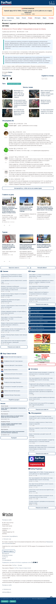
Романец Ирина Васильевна (11, 378)
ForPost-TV (5, 557)
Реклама (51, 18)
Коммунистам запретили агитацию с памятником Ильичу (10, 300)
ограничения (28, 203)
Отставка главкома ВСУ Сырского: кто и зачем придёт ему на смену (47, 111)
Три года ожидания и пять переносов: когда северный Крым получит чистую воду (45, 208)
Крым (17, 18)
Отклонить (4, 601)
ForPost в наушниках (36, 331)
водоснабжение (44, 203)
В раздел (14, 437)
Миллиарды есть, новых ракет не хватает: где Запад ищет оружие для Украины (19, 94)
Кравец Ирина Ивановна (10, 369)
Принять (13, 601)
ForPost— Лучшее (17, 565)
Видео (44, 18)
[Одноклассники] (7, 78)
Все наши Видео (35, 312)
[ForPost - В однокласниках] (37, 562)
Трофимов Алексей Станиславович (13, 361)
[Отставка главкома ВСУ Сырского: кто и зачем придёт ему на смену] (34, 110)
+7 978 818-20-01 (6, 589)
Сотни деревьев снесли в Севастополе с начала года (14, 281)
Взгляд (10, 72)
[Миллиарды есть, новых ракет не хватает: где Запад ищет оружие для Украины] (7, 90)
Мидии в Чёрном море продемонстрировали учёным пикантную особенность (13, 324)
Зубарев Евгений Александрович (13, 357)
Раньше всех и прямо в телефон (39, 321)
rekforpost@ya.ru (6, 592)
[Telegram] (11, 78)
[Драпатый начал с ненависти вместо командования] (34, 100)
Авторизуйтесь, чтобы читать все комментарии (28, 188)
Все (3, 18)
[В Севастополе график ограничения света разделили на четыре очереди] (26, 197)
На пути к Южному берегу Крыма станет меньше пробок (14, 335)
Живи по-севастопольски (37, 328)
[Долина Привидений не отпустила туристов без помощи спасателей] (44, 235)
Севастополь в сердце (37, 318)
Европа (12, 241)
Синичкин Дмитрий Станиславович (13, 365)
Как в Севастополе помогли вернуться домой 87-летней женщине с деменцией (13, 341)
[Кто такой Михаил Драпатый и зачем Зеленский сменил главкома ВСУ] (7, 110)
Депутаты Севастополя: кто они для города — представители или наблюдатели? (12, 416)
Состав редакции (6, 560)
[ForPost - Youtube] (36, 562)
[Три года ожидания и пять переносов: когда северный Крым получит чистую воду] (44, 197)
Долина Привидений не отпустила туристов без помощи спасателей (44, 246)
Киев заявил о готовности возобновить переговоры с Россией (11, 318)
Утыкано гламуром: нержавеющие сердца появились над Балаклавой (11, 424)
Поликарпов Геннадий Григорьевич (13, 386)
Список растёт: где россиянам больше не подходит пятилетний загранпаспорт (8, 246)
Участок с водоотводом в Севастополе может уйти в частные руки (13, 306)
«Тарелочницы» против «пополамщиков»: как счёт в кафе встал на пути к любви (13, 329)
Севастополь (10, 18)
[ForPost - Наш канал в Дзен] (38, 562)
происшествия (27, 241)
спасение (46, 241)
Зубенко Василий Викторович (12, 391)
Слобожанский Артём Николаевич (13, 374)
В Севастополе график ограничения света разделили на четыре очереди (26, 209)
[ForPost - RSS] (32, 562)
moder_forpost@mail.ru (12, 536)
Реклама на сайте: (7, 585)
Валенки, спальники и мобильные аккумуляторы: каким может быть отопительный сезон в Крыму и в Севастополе (9, 209)
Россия (24, 18)
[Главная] (6, 2)
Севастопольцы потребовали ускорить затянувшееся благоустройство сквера (11, 275)
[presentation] (4, 225)
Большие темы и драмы (37, 325)
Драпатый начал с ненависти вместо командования (46, 101)
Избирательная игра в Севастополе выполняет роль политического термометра (13, 432)
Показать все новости (14, 347)
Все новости (5, 553)
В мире (30, 18)
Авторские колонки (7, 555)
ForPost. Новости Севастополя (22, 568)
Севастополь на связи (36, 308)
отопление (11, 203)
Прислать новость (14, 267)
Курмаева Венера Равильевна (12, 395)
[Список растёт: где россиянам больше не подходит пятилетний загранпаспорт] (9, 235)
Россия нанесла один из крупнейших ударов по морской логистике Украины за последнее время (20, 103)
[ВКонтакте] (3, 78)
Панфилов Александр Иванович (12, 382)
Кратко (4, 558)
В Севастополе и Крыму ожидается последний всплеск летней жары (13, 294)
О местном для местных (37, 315)
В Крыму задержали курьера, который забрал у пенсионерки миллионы (13, 312)
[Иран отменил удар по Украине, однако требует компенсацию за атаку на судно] (34, 90)
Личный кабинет (42, 267)
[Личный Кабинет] (50, 2)
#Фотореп (37, 18)
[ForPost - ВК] (34, 562)
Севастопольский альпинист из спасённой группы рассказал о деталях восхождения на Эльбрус (28, 246)
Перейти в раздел (14, 399)
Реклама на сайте (7, 520)
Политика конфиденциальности (39, 598)
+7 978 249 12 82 (6, 539)
